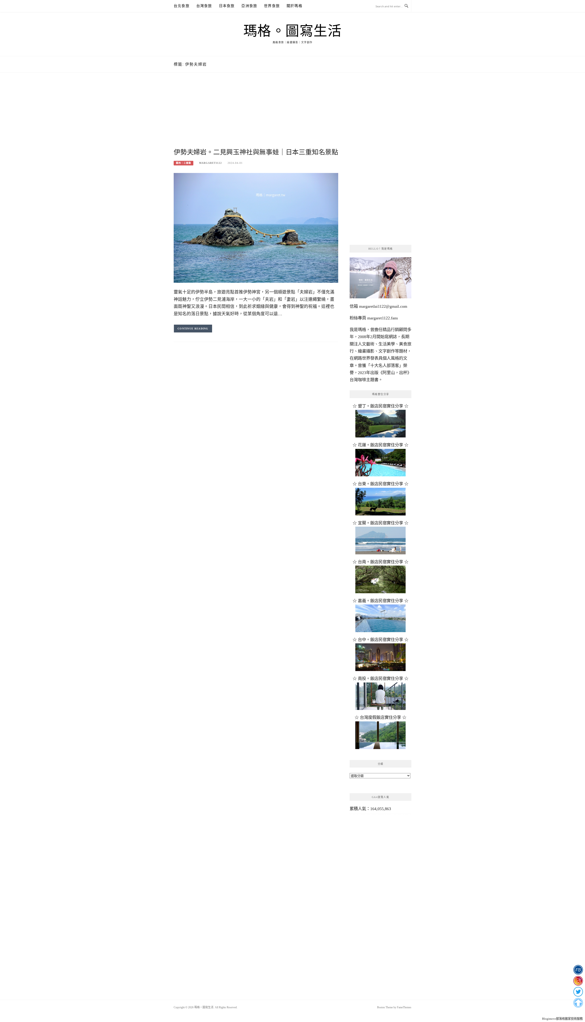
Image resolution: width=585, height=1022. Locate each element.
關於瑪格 (294, 6)
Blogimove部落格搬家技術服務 (562, 1018)
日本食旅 (227, 6)
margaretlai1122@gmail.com (383, 306)
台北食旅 (181, 6)
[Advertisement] (256, 116)
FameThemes (404, 1007)
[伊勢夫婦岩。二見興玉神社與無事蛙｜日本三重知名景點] (256, 227)
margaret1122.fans (382, 318)
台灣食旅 (204, 6)
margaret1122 (210, 163)
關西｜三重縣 (183, 163)
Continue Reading (193, 328)
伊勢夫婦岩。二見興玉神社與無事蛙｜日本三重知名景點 (256, 152)
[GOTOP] (578, 1002)
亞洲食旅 (249, 6)
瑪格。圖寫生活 (292, 31)
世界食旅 (272, 6)
